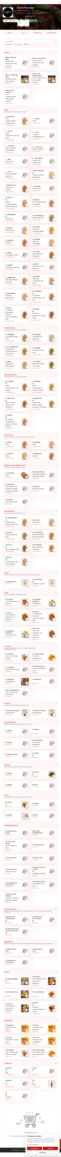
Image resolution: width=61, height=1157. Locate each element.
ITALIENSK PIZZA (38, 32)
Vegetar (19, 44)
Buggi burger (29, 942)
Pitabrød (18, 765)
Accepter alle (34, 1148)
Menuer (9, 32)
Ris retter (17, 704)
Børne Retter (9, 1020)
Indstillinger (42, 1152)
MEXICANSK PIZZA (51, 32)
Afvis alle (50, 1148)
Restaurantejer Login (17, 1150)
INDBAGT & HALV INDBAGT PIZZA (15, 466)
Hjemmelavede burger (11, 825)
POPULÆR (9, 44)
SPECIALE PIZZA (15, 512)
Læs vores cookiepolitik (33, 1144)
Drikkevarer (8, 1063)
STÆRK (27, 44)
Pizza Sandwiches (18, 723)
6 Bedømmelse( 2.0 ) (30, 16)
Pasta (16, 593)
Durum (18, 796)
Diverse (7, 972)
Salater (22, 573)
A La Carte (20, 647)
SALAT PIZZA (19, 436)
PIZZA (23, 32)
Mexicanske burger (28, 910)
